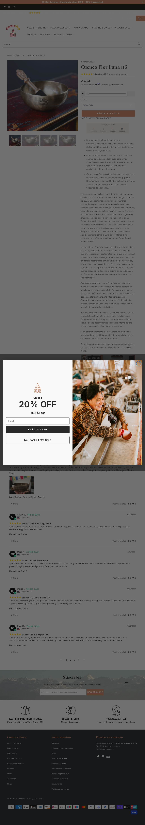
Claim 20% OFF (37, 429)
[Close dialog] (138, 363)
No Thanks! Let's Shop (37, 440)
